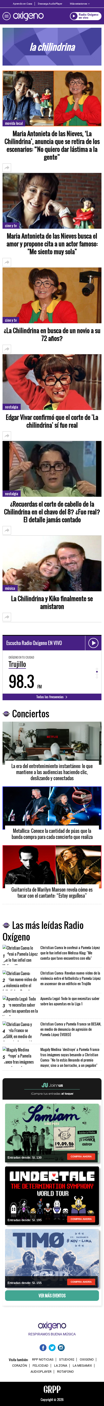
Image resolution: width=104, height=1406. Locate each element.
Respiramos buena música (52, 1334)
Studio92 (66, 1359)
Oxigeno (87, 1359)
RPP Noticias (43, 1359)
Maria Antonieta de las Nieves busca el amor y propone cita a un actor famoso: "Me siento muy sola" (52, 244)
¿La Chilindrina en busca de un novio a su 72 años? (52, 334)
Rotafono (65, 1371)
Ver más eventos (52, 1295)
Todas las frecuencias (50, 696)
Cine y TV (11, 225)
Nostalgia (11, 406)
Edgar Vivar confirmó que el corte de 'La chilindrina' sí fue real (52, 421)
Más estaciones (78, 3)
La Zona (60, 1365)
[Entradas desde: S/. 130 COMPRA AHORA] (52, 1132)
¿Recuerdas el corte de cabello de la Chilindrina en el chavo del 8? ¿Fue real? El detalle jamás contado (52, 512)
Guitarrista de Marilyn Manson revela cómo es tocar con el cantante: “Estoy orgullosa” (52, 892)
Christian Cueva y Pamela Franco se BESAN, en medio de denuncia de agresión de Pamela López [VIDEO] (70, 1029)
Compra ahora (81, 1156)
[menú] (7, 16)
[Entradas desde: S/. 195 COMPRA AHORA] (52, 1195)
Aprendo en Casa (22, 3)
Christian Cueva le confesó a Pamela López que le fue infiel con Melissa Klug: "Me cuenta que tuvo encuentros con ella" (70, 953)
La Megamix (82, 1365)
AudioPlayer (41, 1371)
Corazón (19, 1365)
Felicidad (40, 1365)
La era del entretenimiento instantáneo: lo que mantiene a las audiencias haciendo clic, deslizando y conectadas (52, 772)
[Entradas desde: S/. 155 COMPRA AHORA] (52, 1258)
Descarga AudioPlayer (50, 3)
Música (10, 588)
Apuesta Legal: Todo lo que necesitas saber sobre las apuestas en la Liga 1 (69, 1001)
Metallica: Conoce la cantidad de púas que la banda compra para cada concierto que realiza (52, 834)
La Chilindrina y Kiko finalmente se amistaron (52, 602)
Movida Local (14, 123)
